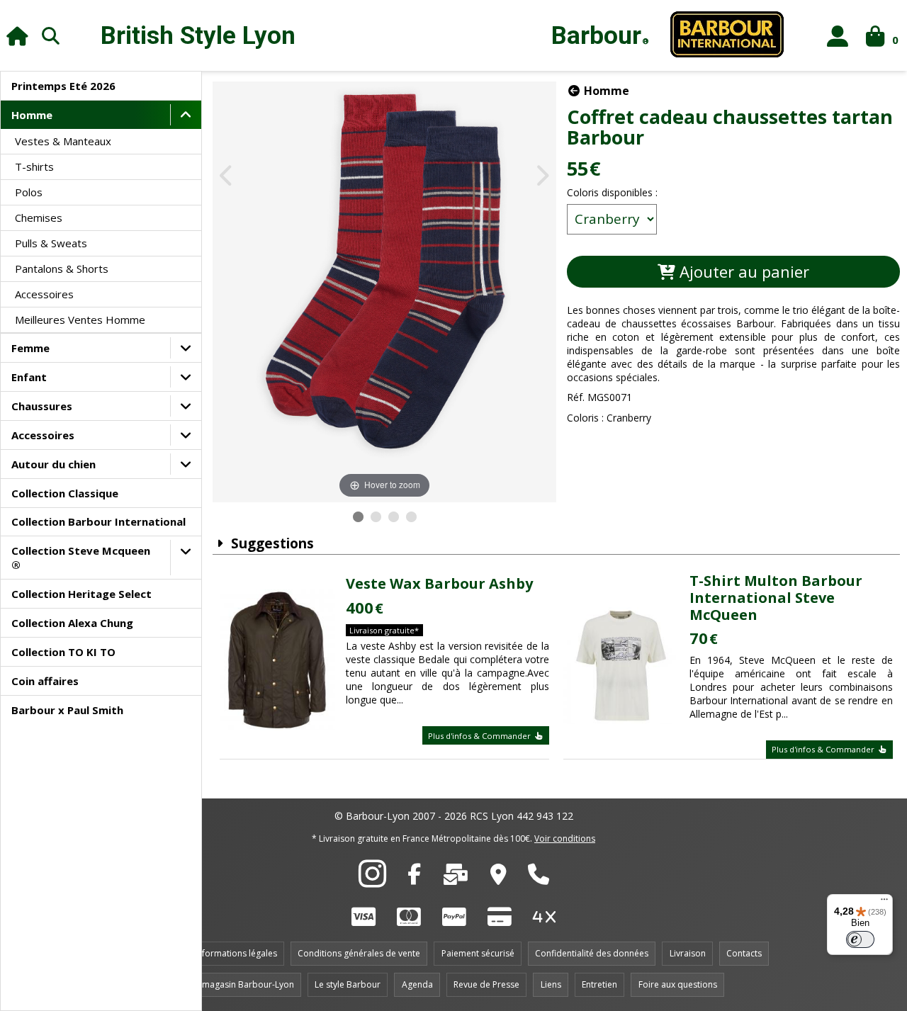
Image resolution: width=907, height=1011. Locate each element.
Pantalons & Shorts (61, 268)
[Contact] (455, 878)
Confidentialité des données (591, 953)
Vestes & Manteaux (63, 141)
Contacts (744, 953)
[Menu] (884, 902)
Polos (29, 192)
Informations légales (236, 953)
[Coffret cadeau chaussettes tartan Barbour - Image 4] (411, 517)
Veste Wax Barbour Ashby (439, 583)
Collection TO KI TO (63, 652)
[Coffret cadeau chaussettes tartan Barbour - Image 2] (376, 517)
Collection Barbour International (98, 521)
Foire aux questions (677, 984)
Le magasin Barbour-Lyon (242, 984)
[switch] (860, 939)
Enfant (29, 377)
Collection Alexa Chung (72, 623)
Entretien (599, 984)
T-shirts (34, 166)
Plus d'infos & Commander (480, 735)
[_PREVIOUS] (227, 177)
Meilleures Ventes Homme (80, 319)
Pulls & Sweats (51, 243)
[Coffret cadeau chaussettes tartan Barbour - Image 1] (358, 517)
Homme (31, 115)
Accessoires (44, 294)
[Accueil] (17, 36)
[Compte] (838, 36)
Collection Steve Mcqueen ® (80, 557)
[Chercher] (51, 35)
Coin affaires (45, 681)
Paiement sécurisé (477, 953)
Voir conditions (564, 838)
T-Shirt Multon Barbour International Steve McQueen (775, 597)
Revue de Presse (486, 984)
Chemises (38, 217)
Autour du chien (53, 464)
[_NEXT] (541, 177)
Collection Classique (64, 493)
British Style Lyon (198, 35)
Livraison (688, 953)
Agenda (417, 984)
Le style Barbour (348, 984)
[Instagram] (372, 881)
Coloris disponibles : (612, 192)
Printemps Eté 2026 (63, 86)
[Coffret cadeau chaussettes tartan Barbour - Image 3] (393, 517)
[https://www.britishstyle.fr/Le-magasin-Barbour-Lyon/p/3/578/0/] (498, 878)
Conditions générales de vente (359, 953)
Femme (30, 348)
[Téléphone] (538, 878)
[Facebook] (414, 878)
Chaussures (41, 406)
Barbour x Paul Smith (67, 710)
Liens (551, 984)
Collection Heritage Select (81, 594)
